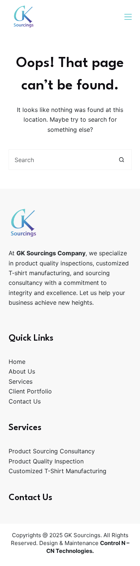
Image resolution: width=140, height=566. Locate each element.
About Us (22, 371)
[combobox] (60, 159)
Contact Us (25, 401)
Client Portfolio (30, 391)
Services (20, 381)
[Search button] (121, 160)
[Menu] (128, 17)
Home (17, 361)
